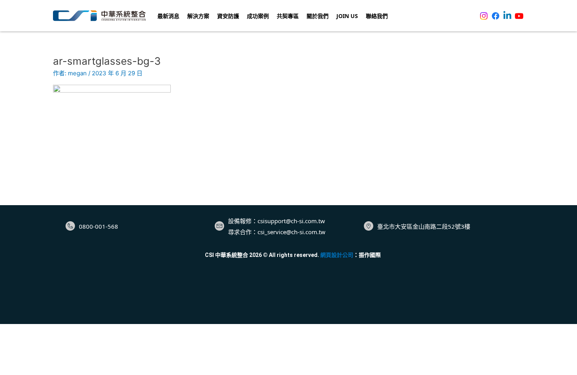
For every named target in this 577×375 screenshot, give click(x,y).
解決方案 (198, 16)
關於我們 (318, 16)
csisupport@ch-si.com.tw (291, 221)
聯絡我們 (377, 16)
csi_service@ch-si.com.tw (291, 232)
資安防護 (228, 16)
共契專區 (288, 16)
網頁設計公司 (336, 255)
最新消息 (168, 16)
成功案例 (258, 16)
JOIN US (347, 16)
